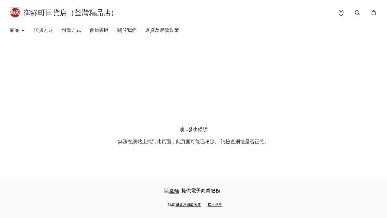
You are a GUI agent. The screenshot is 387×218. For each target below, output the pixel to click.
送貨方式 (43, 30)
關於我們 (127, 30)
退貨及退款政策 (162, 30)
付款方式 (71, 30)
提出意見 (215, 205)
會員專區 (99, 30)
